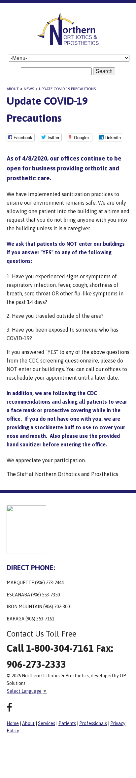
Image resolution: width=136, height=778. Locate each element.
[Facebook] (9, 707)
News (29, 89)
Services (46, 723)
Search (104, 71)
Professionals (93, 723)
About (13, 89)
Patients (67, 723)
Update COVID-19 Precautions (67, 89)
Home (13, 723)
